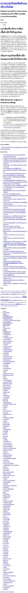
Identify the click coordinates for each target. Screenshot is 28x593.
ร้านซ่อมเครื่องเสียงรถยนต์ (9, 458)
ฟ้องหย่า (5, 438)
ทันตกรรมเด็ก (6, 392)
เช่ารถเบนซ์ (6, 546)
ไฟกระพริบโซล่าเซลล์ (8, 585)
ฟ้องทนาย (5, 436)
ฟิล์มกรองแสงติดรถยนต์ (14, 300)
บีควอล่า (5, 421)
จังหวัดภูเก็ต (2, 294)
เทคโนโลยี (5, 550)
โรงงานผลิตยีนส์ (7, 579)
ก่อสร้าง (5, 292)
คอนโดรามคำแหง (7, 358)
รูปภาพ (23, 300)
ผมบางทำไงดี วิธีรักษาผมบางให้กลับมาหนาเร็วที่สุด (15, 182)
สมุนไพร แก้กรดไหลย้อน (9, 480)
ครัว (13, 292)
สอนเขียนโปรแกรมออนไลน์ (10, 485)
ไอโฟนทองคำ (6, 587)
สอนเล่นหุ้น (6, 487)
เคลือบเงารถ (6, 534)
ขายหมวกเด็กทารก (9, 292)
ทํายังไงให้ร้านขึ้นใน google (9, 404)
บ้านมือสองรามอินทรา (8, 417)
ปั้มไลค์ (5, 427)
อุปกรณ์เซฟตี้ (6, 519)
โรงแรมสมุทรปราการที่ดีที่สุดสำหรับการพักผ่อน (14, 216)
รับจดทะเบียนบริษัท (7, 446)
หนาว (15, 302)
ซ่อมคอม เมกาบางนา (8, 373)
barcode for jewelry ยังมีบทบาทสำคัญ (11, 193)
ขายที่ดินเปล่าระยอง (8, 349)
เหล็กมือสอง (6, 563)
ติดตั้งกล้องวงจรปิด (7, 383)
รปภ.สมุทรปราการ (7, 443)
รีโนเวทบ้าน (6, 468)
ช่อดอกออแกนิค (7, 368)
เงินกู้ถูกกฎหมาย (7, 536)
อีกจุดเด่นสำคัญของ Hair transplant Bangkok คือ (14, 209)
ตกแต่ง (6, 294)
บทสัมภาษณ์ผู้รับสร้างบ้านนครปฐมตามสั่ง (11, 147)
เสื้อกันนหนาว (6, 304)
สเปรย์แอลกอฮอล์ (7, 502)
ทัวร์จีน (5, 393)
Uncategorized (6, 332)
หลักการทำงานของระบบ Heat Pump (11, 226)
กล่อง (23, 290)
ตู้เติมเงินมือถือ (6, 388)
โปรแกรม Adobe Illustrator (9, 575)
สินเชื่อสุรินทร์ (6, 497)
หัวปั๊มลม (5, 511)
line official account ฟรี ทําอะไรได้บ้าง (11, 320)
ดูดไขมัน (5, 378)
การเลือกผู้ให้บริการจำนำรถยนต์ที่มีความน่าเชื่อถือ (15, 185)
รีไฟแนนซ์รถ (6, 470)
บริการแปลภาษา (22, 294)
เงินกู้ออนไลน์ (6, 538)
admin (25, 141)
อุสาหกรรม (6, 521)
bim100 (5, 314)
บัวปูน (4, 416)
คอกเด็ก (25, 292)
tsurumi (4, 330)
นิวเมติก (5, 407)
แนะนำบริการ (6, 568)
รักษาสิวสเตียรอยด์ (7, 444)
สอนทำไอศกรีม (7, 482)
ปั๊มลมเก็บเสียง (6, 424)
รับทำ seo (5, 451)
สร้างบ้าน (2, 302)
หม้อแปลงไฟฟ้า (7, 506)
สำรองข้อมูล (6, 490)
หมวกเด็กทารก (21, 302)
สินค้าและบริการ (7, 495)
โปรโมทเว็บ (6, 577)
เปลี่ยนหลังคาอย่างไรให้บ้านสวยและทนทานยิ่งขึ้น (15, 241)
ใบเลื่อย (5, 584)
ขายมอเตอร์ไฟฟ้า (7, 351)
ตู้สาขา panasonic (7, 387)
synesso (5, 329)
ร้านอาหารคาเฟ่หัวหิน (8, 463)
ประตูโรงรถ (16, 297)
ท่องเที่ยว (5, 390)
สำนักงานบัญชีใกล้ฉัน (8, 489)
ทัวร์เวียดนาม (6, 395)
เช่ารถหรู (5, 545)
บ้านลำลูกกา (6, 419)
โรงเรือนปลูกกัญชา (7, 582)
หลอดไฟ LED (6, 507)
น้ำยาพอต (5, 405)
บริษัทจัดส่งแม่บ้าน (7, 414)
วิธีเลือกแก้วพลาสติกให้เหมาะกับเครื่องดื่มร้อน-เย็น (15, 158)
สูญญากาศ (11, 302)
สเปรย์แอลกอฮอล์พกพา (8, 504)
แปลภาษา (22, 304)
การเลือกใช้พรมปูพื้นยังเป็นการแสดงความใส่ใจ (14, 271)
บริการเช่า (5, 412)
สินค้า (4, 492)
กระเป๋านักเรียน (7, 339)
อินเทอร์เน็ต (6, 518)
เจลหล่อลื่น (5, 540)
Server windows (6, 328)
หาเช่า (25, 302)
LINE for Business (7, 317)
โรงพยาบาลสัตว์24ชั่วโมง (9, 580)
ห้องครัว (2, 304)
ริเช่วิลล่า (5, 467)
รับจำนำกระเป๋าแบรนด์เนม (9, 448)
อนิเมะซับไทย (6, 512)
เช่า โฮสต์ (5, 541)
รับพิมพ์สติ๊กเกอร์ (7, 456)
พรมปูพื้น (5, 433)
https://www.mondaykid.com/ (14, 127)
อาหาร (5, 516)
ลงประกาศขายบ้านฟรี (8, 472)
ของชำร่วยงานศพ (7, 346)
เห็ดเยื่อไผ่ (18, 304)
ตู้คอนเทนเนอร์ (6, 385)
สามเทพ (5, 302)
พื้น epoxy (5, 434)
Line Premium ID (7, 321)
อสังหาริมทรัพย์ (7, 514)
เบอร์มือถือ (5, 553)
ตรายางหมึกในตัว (7, 382)
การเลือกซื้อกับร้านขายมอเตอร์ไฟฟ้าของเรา (13, 243)
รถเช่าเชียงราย (6, 441)
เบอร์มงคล (5, 551)
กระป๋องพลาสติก (7, 334)
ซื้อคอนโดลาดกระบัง (8, 375)
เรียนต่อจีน (5, 555)
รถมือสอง (5, 439)
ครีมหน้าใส (6, 354)
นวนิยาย (18, 294)
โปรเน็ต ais (5, 574)
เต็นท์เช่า (5, 548)
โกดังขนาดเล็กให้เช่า (8, 572)
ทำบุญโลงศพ (6, 397)
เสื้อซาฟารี (5, 560)
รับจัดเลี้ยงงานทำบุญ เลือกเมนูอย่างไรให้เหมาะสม (15, 159)
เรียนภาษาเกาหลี (7, 558)
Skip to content (4, 22)
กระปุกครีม (6, 336)
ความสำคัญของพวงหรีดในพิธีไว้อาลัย (12, 168)
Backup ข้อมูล (6, 312)
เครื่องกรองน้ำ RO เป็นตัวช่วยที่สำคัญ (12, 261)
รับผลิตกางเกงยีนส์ (7, 455)
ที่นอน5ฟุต (5, 399)
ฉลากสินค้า (6, 365)
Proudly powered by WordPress (7, 591)
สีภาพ (7, 302)
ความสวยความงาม (8, 356)
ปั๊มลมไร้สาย (6, 426)
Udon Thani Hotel (7, 331)
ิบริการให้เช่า (6, 523)
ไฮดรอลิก (5, 589)
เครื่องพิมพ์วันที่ (7, 533)
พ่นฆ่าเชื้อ (5, 431)
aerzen (4, 311)
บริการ (4, 409)
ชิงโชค (5, 371)
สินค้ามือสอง (6, 494)
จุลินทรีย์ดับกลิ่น (7, 363)
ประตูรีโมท (12, 297)
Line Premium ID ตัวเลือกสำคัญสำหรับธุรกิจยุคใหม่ (15, 256)
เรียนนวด (5, 557)
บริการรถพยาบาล (7, 410)
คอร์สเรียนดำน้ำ (7, 359)
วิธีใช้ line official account (9, 475)
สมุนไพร (5, 478)
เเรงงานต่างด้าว (7, 565)
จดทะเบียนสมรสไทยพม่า (9, 361)
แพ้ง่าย (4, 570)
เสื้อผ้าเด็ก (13, 141)
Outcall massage (6, 324)
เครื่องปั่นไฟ (6, 529)
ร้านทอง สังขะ (6, 461)
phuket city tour (6, 325)
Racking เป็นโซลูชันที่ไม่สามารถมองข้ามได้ (13, 175)
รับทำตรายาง (6, 453)
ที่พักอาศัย (5, 400)
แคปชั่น (5, 567)
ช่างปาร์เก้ (5, 370)
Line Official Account (8, 319)
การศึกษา (5, 344)
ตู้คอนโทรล (14, 294)
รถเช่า (21, 300)
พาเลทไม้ (21, 297)
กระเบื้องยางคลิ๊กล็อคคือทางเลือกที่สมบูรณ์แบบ (14, 180)
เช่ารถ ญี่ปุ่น (6, 543)
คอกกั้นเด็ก (22, 292)
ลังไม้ (25, 300)
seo (4, 326)
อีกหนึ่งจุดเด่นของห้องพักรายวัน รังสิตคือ (12, 217)
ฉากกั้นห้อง (6, 366)
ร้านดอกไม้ (6, 460)
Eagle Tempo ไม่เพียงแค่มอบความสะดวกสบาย (14, 266)
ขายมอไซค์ (6, 353)
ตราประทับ (10, 294)
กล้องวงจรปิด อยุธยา (8, 341)
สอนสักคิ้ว (5, 484)
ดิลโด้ (4, 376)
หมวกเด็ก (17, 302)
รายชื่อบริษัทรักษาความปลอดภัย (11, 465)
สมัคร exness (6, 477)
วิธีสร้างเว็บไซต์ (7, 473)
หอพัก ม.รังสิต (6, 509)
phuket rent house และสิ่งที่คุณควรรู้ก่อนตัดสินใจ (14, 210)
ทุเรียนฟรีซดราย (7, 402)
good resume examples (8, 316)
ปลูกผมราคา (6, 422)
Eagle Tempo (6, 315)
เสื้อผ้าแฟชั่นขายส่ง (12, 304)
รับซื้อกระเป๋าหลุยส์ (7, 450)
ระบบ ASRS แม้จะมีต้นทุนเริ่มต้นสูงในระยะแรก (14, 173)
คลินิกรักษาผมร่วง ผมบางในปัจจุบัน (11, 183)
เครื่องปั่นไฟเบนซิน (7, 531)
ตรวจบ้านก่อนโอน (7, 380)
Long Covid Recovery (8, 323)
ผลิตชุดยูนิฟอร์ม (7, 429)
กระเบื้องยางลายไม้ (7, 337)
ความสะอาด (17, 292)
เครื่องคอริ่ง (6, 528)
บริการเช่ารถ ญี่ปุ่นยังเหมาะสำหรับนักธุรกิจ (13, 251)
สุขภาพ (5, 499)
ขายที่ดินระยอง (6, 348)
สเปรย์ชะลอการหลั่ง (8, 501)
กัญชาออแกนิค (6, 342)
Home (4, 24)
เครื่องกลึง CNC (7, 526)
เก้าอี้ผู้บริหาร (6, 524)
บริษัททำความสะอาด (5, 297)
